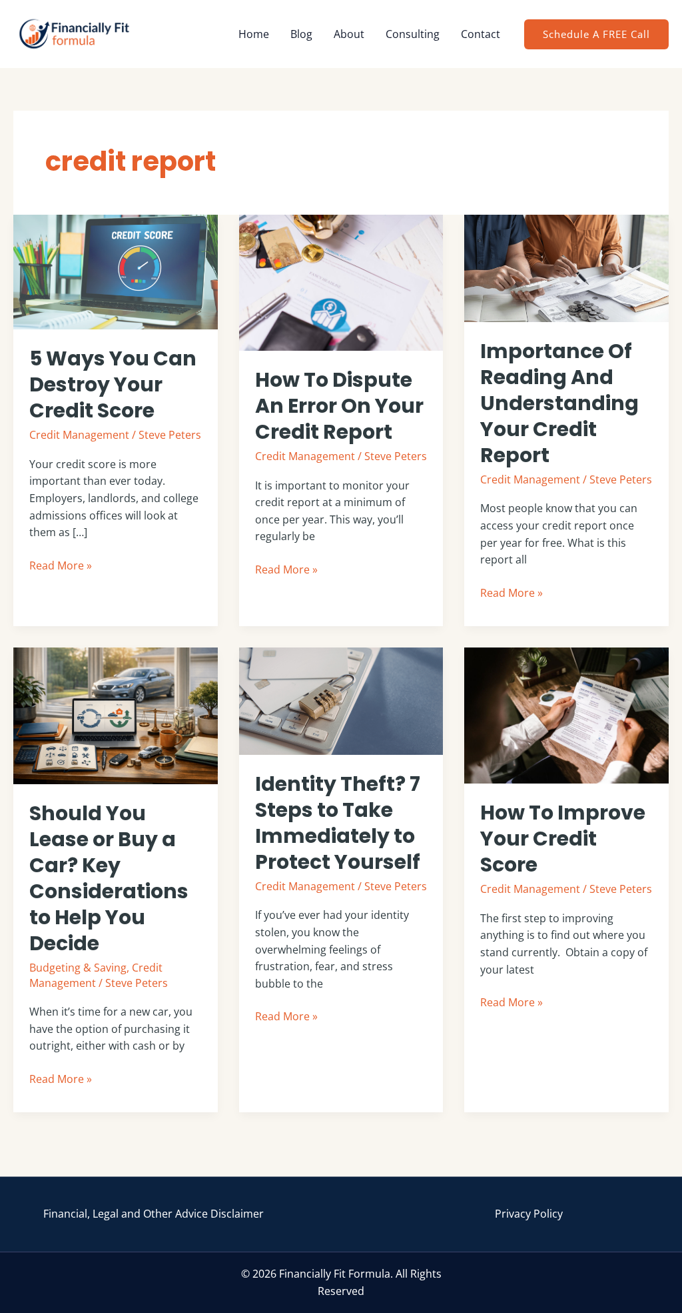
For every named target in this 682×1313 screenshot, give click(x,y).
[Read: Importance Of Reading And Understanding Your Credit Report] (566, 267)
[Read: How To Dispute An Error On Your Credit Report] (341, 281)
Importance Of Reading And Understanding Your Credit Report (559, 403)
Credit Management (79, 434)
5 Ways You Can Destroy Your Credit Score (112, 384)
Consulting (413, 34)
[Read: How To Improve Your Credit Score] (566, 715)
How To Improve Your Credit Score (562, 838)
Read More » (60, 565)
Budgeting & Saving (78, 967)
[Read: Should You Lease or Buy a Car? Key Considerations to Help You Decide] (115, 715)
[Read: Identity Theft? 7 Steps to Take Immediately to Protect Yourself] (341, 700)
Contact (480, 34)
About (349, 34)
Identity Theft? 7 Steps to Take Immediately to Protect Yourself (337, 823)
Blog (301, 34)
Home (253, 34)
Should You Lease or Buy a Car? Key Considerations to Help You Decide (108, 878)
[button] (596, 34)
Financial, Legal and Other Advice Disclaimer (153, 1213)
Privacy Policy (529, 1213)
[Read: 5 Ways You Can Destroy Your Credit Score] (115, 271)
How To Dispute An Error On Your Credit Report (339, 405)
